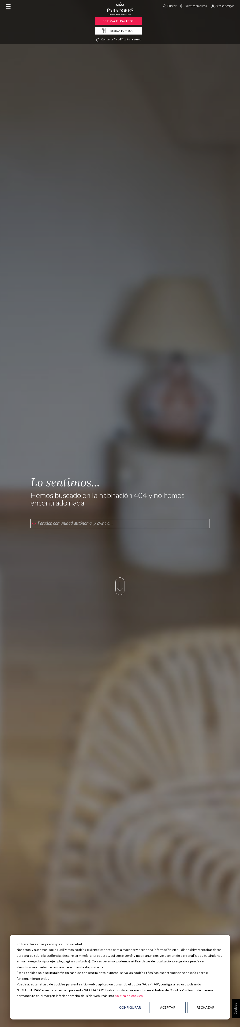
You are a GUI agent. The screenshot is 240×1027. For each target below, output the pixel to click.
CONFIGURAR (130, 1007)
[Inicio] (120, 14)
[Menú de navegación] (8, 6)
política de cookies (129, 996)
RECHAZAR (205, 1007)
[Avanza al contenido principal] (120, 594)
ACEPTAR (167, 1007)
